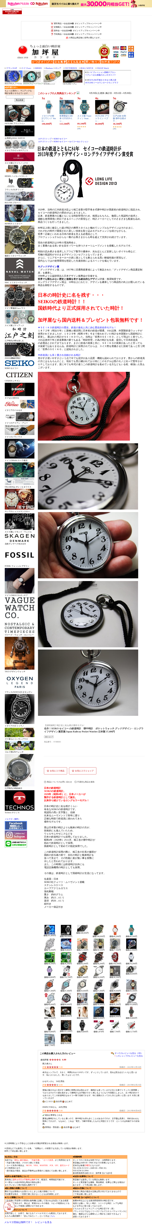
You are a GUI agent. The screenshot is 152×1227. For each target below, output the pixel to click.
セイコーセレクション (78, 142)
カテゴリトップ (45, 139)
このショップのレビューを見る (129, 1056)
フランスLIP (11, 68)
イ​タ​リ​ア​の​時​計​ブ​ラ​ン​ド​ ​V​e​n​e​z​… (49, 118)
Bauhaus (49, 68)
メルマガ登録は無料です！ (18, 1222)
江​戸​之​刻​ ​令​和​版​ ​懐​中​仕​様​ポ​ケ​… (119, 118)
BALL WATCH (87, 68)
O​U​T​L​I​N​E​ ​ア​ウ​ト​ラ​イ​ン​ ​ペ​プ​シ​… (102, 118)
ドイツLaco (26, 68)
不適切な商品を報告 (86, 782)
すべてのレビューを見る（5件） (129, 1053)
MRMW (38, 68)
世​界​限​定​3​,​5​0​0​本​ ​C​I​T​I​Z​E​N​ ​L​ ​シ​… (66, 118)
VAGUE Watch (103, 68)
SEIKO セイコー (60, 139)
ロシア (58, 68)
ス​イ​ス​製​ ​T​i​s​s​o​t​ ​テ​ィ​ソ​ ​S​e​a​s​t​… (84, 117)
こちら (52, 1216)
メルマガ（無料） (12, 819)
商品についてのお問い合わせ (59, 782)
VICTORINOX (71, 68)
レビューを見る (43, 1222)
